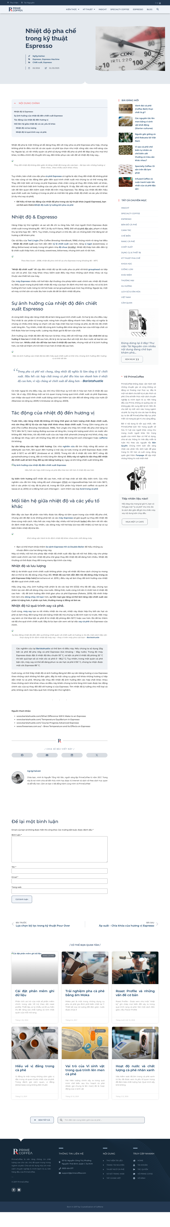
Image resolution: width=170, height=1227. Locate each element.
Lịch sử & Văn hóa (130, 291)
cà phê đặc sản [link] (85, 228)
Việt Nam (126, 297)
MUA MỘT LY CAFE (135, 522)
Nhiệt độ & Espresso (23, 111)
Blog (149, 9)
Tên (14, 867)
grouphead (94, 269)
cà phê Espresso (53, 176)
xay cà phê (84, 621)
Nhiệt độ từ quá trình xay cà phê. (31, 132)
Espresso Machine (50, 59)
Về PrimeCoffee (134, 376)
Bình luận (17, 835)
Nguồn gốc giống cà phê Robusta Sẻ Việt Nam (145, 137)
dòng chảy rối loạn (34, 597)
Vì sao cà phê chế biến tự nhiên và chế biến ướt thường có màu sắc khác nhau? (145, 154)
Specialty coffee (119, 9)
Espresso (37, 59)
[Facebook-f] (14, 1190)
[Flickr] (19, 1190)
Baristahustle (93, 381)
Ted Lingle (33, 240)
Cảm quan (126, 303)
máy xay (27, 611)
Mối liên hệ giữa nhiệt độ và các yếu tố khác (35, 124)
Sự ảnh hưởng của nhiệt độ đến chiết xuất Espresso (38, 116)
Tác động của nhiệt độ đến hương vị (31, 120)
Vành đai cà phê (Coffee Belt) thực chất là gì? (144, 109)
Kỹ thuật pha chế (130, 258)
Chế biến (126, 236)
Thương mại (127, 280)
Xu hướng (126, 286)
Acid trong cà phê (89, 489)
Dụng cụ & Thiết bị (131, 252)
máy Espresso (23, 281)
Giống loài (127, 269)
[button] (158, 9)
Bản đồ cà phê (129, 224)
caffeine (103, 438)
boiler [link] (83, 521)
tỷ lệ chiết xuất (61, 244)
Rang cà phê (128, 241)
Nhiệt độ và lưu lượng (26, 128)
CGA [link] (65, 482)
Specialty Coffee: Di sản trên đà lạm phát (145, 169)
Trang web (16, 887)
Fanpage (140, 455)
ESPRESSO (138, 9)
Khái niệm (126, 275)
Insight (103, 9)
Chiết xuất (37, 62)
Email (15, 877)
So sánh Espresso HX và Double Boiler (65, 547)
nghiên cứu (69, 446)
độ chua (63, 247)
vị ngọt (88, 244)
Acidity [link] (71, 247)
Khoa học (126, 264)
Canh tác (126, 230)
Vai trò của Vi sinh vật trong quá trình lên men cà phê (84, 1070)
